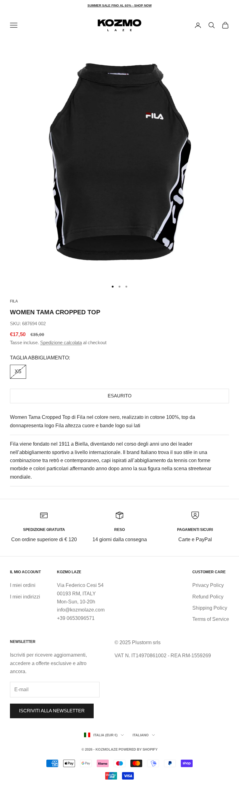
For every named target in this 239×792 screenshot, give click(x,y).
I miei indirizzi (25, 596)
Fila (14, 301)
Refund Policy (207, 596)
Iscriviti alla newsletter (52, 710)
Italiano (141, 735)
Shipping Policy (209, 608)
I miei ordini (22, 585)
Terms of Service (210, 619)
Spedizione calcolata (61, 342)
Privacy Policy (208, 585)
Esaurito (120, 395)
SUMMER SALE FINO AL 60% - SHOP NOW (119, 5)
